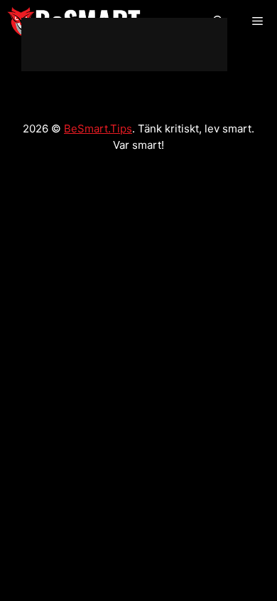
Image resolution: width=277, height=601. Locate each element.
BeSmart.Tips (98, 128)
